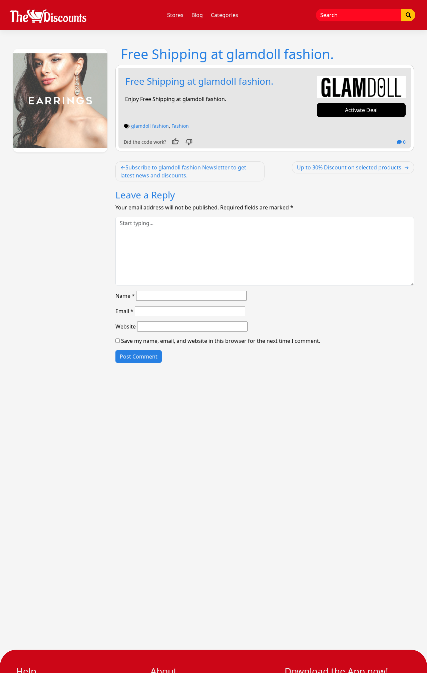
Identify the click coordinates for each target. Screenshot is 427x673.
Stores (175, 15)
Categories (224, 15)
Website (125, 326)
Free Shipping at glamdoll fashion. (199, 81)
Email (124, 311)
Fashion (180, 126)
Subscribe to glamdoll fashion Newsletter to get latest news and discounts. (183, 171)
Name (125, 295)
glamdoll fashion (150, 126)
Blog (197, 15)
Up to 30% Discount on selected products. (350, 167)
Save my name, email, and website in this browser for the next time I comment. (220, 341)
